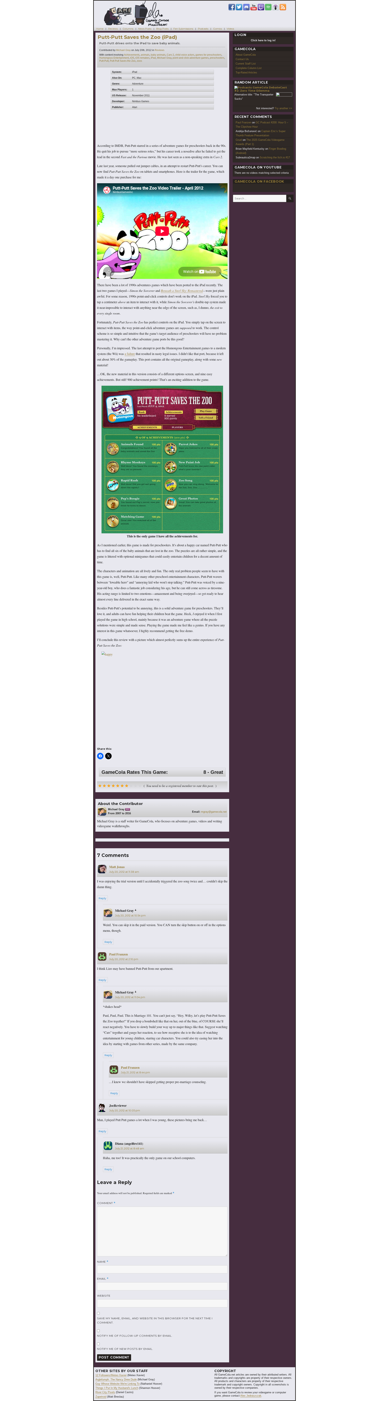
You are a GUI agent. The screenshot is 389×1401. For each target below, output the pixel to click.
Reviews (113, 28)
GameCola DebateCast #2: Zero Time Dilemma (260, 89)
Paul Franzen (118, 954)
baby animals (158, 54)
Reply (102, 898)
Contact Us (242, 59)
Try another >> (283, 108)
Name (102, 1261)
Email (103, 1278)
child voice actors (184, 54)
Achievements (132, 54)
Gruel (239, 139)
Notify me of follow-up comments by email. (134, 1335)
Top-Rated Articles (246, 72)
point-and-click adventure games (191, 57)
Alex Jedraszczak (250, 1395)
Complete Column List (249, 68)
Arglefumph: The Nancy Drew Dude (116, 1379)
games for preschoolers (208, 54)
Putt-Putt (104, 60)
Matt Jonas (117, 866)
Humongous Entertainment (114, 57)
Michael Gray (123, 50)
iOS (132, 57)
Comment (106, 1203)
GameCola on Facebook (259, 181)
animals (145, 54)
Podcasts (203, 28)
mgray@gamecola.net (214, 811)
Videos (230, 28)
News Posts (144, 28)
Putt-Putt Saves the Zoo (123, 60)
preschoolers (217, 57)
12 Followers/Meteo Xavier (111, 1375)
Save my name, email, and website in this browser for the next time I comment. (155, 1320)
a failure (130, 354)
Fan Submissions (183, 28)
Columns (128, 28)
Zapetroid (100, 1396)
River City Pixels (105, 1392)
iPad (153, 57)
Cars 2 (170, 54)
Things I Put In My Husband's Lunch (116, 1387)
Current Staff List (246, 63)
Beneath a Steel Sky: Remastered (182, 290)
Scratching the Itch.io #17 (275, 157)
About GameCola (246, 54)
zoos (139, 60)
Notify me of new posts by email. (125, 1348)
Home (99, 28)
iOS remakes (142, 57)
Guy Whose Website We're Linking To (117, 1383)
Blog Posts (162, 28)
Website (103, 1295)
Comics (217, 28)
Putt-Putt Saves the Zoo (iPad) (137, 37)
